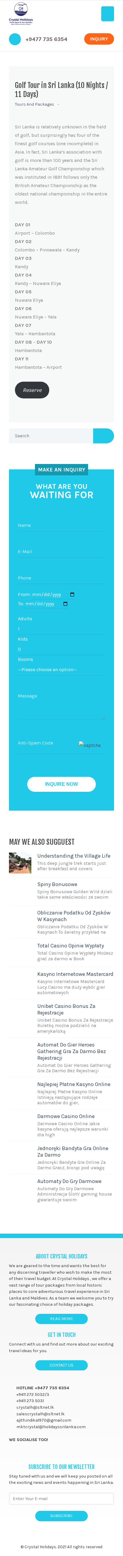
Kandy (23, 262)
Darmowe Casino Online (66, 1116)
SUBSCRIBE (61, 1515)
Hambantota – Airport (38, 363)
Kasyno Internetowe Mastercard (75, 974)
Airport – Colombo (35, 229)
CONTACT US (61, 1365)
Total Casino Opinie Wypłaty (70, 945)
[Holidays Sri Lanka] (21, 14)
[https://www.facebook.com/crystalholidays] (12, 1453)
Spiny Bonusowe (57, 884)
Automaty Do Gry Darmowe (69, 1181)
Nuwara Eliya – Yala (35, 313)
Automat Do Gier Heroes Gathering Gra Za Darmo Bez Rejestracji (71, 1051)
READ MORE (61, 1318)
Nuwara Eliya (29, 296)
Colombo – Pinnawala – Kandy (47, 246)
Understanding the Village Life (73, 856)
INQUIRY (99, 39)
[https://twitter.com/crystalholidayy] (23, 1453)
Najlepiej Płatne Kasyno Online (73, 1084)
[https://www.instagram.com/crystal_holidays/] (35, 1453)
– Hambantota (33, 346)
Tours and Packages (34, 104)
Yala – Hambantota (35, 329)
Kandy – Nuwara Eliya (38, 279)
